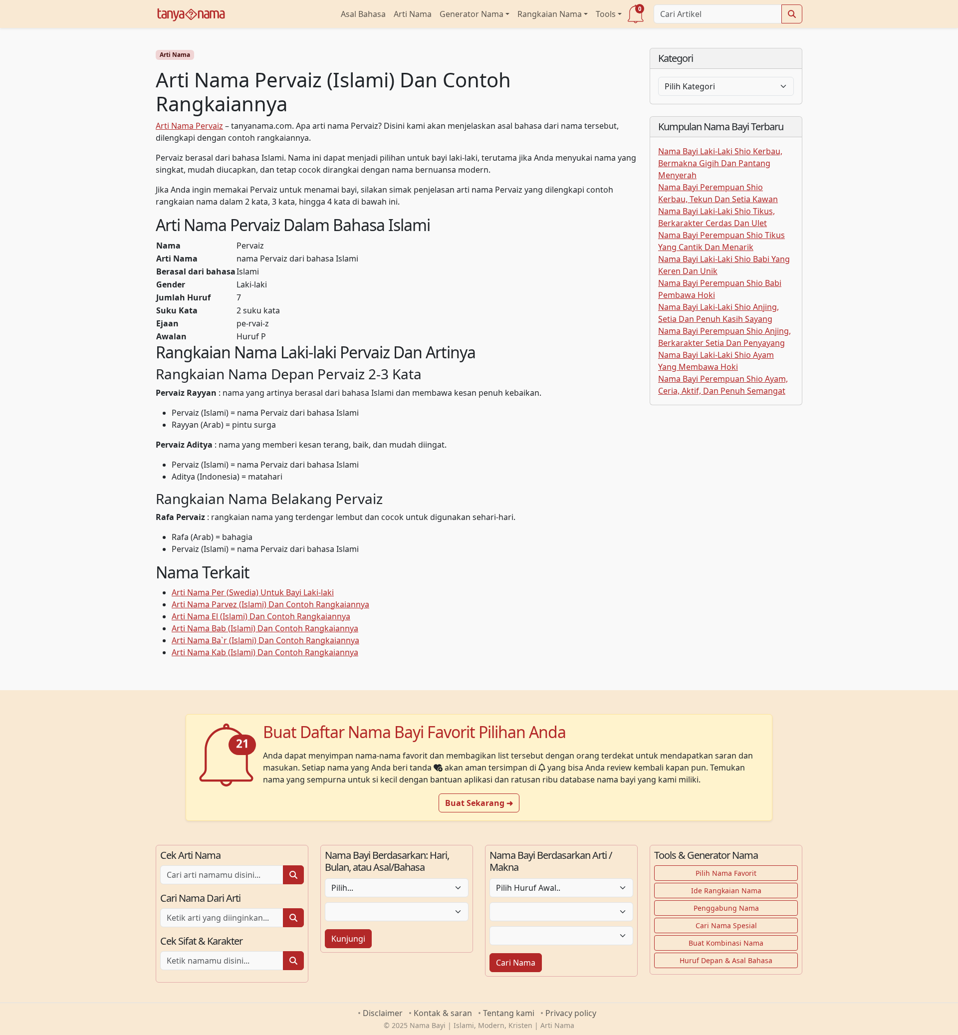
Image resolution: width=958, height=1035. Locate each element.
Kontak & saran (443, 1013)
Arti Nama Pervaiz (189, 125)
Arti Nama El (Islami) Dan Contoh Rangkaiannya (261, 616)
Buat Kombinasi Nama (726, 943)
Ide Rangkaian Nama (726, 890)
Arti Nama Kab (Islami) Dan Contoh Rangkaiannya (265, 652)
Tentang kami (508, 1013)
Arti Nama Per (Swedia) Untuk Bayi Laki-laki (253, 592)
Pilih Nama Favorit (726, 873)
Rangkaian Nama (549, 13)
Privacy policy (570, 1013)
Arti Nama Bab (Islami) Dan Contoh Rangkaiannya (265, 628)
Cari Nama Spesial (726, 925)
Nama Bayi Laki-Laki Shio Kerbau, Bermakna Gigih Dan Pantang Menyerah (720, 163)
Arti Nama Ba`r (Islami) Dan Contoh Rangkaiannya (265, 640)
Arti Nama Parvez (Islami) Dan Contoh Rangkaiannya (270, 604)
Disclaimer (383, 1013)
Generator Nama (471, 13)
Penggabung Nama (726, 908)
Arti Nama (413, 13)
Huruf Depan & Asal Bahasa (726, 960)
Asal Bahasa (363, 13)
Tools (606, 13)
